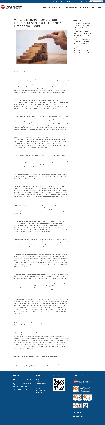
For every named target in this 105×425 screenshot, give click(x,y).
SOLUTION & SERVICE (71, 7)
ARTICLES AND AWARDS (87, 7)
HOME (38, 379)
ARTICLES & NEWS (41, 383)
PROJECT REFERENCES (66, 1)
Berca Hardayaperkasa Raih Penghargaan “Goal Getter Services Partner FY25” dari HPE (82, 26)
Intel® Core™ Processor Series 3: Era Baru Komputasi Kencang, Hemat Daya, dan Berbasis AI (82, 34)
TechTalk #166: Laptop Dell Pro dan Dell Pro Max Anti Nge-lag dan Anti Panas (81, 53)
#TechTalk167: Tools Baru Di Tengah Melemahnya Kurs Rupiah (82, 47)
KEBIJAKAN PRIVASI (41, 392)
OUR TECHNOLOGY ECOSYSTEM (52, 7)
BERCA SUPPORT (84, 1)
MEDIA (99, 7)
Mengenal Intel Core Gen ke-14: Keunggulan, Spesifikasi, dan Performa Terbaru (82, 41)
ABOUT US (54, 1)
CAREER (76, 1)
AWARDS (38, 388)
